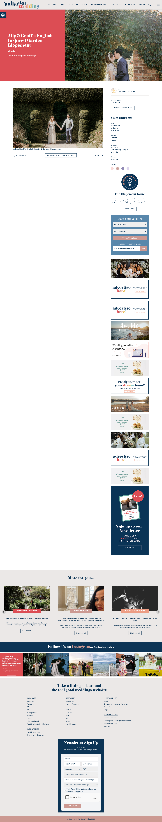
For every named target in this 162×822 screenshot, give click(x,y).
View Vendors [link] (129, 238)
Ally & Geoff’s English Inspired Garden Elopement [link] (37, 149)
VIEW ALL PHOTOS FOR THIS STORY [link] (61, 155)
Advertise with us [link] (110, 723)
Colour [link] (68, 710)
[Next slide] (158, 612)
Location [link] (69, 713)
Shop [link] (142, 5)
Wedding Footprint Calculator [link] (38, 724)
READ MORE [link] (129, 209)
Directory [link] (116, 5)
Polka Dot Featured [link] (26, 611)
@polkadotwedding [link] (104, 647)
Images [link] (68, 707)
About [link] (106, 701)
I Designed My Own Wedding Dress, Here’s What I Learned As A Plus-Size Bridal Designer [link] (81, 619)
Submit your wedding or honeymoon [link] (117, 721)
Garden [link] (114, 138)
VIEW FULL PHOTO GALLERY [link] (122, 108)
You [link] (63, 5)
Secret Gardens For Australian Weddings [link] (27, 618)
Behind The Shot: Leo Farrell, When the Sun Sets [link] (135, 619)
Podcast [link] (130, 5)
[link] (3, 15)
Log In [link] (106, 710)
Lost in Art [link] (115, 102)
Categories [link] (70, 701)
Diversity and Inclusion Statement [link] (116, 704)
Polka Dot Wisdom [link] (135, 611)
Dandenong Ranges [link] (120, 150)
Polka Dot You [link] (80, 611)
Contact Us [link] (108, 707)
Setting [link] (68, 718)
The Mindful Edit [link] (33, 721)
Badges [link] (107, 726)
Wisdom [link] (73, 5)
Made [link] (85, 5)
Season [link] (68, 721)
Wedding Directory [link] (34, 732)
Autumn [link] (114, 159)
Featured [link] (52, 5)
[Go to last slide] (4, 612)
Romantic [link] (115, 130)
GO (143, 248)
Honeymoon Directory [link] (35, 735)
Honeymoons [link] (98, 5)
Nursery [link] (114, 140)
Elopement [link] (115, 126)
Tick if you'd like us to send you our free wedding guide (81, 790)
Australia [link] (114, 147)
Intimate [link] (114, 128)
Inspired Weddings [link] (27, 56)
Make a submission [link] (111, 718)
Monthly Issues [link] (71, 724)
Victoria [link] (114, 152)
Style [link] (67, 715)
